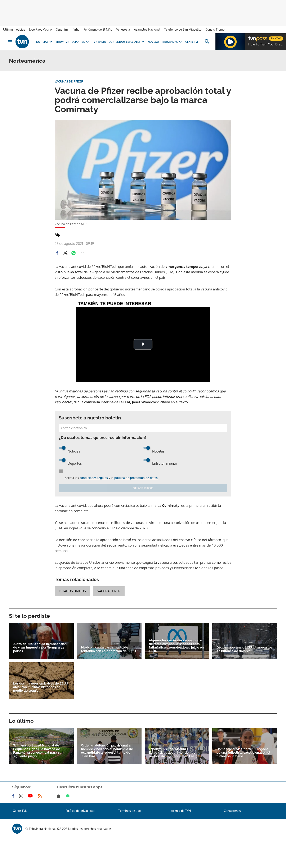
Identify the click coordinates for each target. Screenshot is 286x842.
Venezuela (123, 29)
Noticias (42, 41)
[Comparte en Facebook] (57, 253)
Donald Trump (214, 29)
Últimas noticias (14, 29)
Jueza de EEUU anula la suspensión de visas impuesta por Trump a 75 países (40, 647)
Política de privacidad (80, 810)
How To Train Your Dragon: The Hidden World (266, 44)
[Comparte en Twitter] (65, 253)
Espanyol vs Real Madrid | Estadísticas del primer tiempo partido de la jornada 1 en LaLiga (174, 752)
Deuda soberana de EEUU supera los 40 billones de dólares (244, 649)
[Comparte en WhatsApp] (73, 253)
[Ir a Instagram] (22, 795)
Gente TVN (192, 41)
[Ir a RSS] (40, 795)
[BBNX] (17, 829)
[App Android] (68, 795)
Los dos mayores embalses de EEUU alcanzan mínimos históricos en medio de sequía (40, 687)
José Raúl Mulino (40, 29)
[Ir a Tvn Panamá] (22, 41)
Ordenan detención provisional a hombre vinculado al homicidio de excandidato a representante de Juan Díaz (107, 751)
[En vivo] (252, 36)
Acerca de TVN (181, 810)
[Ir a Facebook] (14, 795)
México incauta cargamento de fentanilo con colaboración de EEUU (108, 649)
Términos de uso (129, 810)
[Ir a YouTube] (31, 795)
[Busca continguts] (206, 41)
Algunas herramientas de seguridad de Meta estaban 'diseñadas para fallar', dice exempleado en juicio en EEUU (176, 646)
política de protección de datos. (136, 478)
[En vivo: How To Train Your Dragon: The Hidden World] (230, 41)
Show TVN (62, 41)
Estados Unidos (72, 591)
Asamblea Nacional (147, 29)
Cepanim (62, 29)
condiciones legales (94, 478)
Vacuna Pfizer (108, 591)
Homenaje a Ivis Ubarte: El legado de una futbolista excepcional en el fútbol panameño (243, 752)
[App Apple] (59, 795)
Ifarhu (76, 29)
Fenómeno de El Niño (98, 29)
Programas (170, 41)
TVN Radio (99, 41)
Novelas (153, 41)
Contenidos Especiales (124, 41)
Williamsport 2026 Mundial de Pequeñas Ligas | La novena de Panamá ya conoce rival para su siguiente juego (37, 751)
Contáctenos (232, 810)
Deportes (78, 41)
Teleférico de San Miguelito (182, 29)
